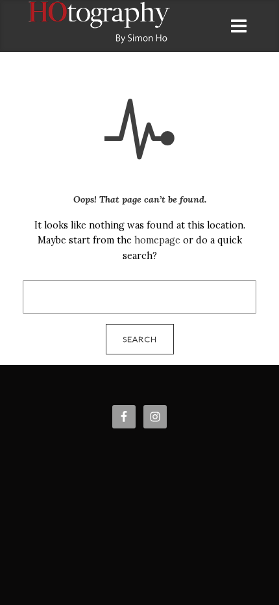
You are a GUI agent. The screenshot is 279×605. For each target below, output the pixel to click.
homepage (157, 240)
